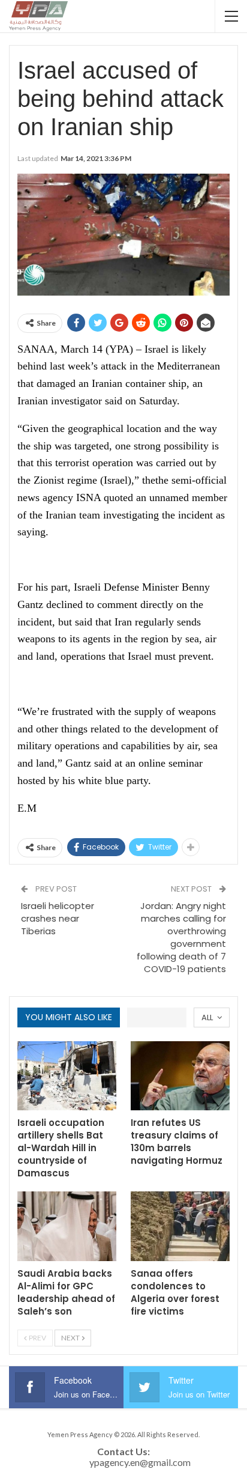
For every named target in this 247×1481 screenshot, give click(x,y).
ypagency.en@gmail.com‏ (140, 1462)
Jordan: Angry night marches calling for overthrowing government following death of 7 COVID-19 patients (181, 937)
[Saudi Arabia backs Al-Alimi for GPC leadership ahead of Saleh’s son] (66, 1226)
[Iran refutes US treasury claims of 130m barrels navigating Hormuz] (180, 1076)
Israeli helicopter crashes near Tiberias (57, 918)
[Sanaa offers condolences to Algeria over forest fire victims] (180, 1226)
